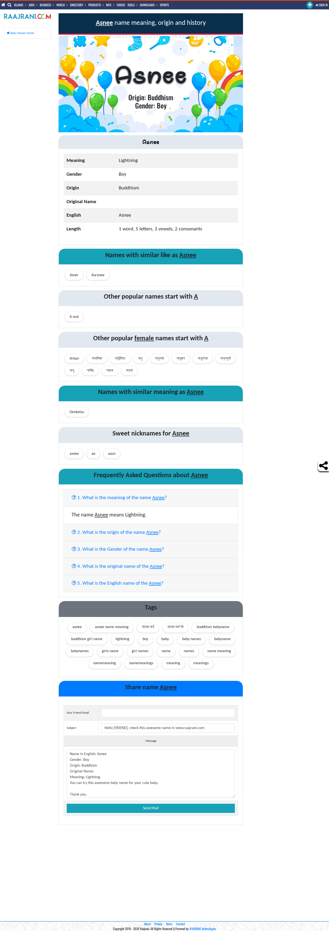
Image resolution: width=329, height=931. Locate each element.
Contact (180, 923)
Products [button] (95, 4)
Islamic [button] (19, 4)
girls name (110, 651)
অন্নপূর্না (225, 359)
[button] (310, 5)
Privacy (158, 923)
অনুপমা (159, 359)
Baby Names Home (22, 33)
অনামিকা (97, 359)
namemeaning (104, 663)
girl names (140, 651)
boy (145, 639)
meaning (173, 663)
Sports (164, 4)
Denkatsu (77, 412)
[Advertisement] (27, 115)
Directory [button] (77, 4)
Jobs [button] (32, 4)
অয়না (109, 371)
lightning (122, 639)
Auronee (98, 275)
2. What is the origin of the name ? (118, 532)
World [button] (61, 4)
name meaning (219, 651)
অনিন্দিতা (120, 359)
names (189, 651)
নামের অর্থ (148, 627)
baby (165, 639)
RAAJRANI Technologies (203, 928)
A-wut (74, 317)
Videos (121, 4)
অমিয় (90, 371)
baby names (191, 639)
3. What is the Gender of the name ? (120, 549)
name (166, 651)
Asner (74, 275)
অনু (140, 359)
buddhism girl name (86, 639)
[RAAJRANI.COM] (27, 16)
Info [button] (109, 4)
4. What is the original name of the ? (120, 566)
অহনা (129, 371)
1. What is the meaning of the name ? (121, 497)
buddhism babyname (213, 627)
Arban (74, 359)
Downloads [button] (147, 4)
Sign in (323, 4)
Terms (169, 923)
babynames (80, 651)
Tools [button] (131, 4)
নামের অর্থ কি (175, 627)
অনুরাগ (181, 359)
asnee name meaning (112, 627)
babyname (222, 639)
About (147, 923)
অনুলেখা (203, 359)
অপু (72, 371)
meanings (201, 663)
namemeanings (141, 663)
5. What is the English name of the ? (120, 583)
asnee (77, 627)
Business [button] (46, 4)
